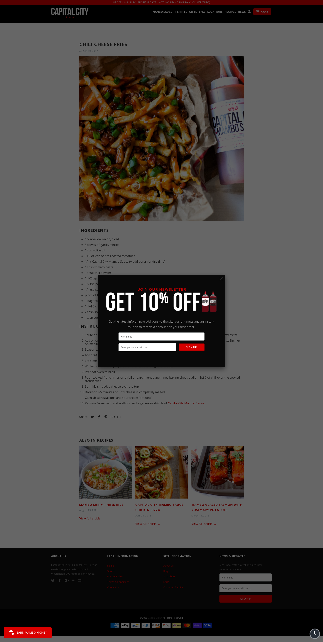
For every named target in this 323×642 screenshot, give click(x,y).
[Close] (221, 279)
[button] (315, 634)
